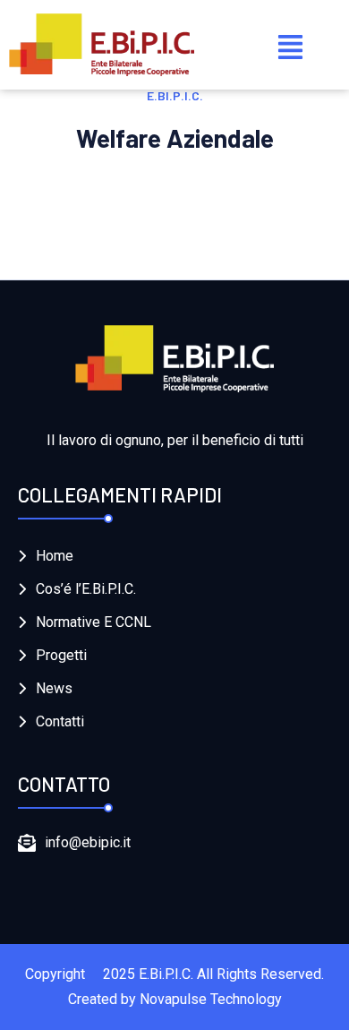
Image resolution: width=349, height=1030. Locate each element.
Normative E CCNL (93, 622)
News (54, 688)
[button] (290, 44)
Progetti (61, 655)
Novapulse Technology (211, 999)
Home (54, 555)
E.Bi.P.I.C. (166, 974)
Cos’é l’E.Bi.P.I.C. (86, 588)
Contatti (60, 721)
